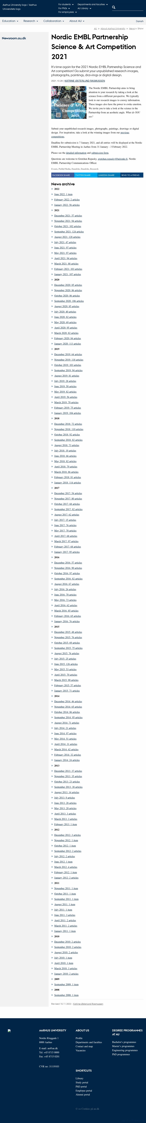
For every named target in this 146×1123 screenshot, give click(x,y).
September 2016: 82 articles (68, 578)
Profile (79, 1038)
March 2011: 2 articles (65, 925)
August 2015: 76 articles (66, 653)
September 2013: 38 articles (68, 787)
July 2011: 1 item (63, 909)
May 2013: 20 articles (65, 808)
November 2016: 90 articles (68, 568)
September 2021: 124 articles (69, 231)
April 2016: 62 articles (65, 605)
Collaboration (52, 21)
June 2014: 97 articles (65, 733)
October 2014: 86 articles (67, 712)
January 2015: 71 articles (67, 690)
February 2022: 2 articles (67, 199)
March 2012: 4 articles (65, 867)
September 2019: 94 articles (68, 370)
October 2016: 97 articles (67, 573)
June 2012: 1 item (63, 861)
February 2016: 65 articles (67, 616)
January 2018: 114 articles (67, 482)
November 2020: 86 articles (68, 290)
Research (29, 21)
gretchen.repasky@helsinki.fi (112, 158)
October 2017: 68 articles (67, 504)
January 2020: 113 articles (67, 343)
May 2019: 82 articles (65, 391)
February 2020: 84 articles (67, 338)
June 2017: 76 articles (65, 525)
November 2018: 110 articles (68, 429)
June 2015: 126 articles (66, 664)
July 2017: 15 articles (65, 520)
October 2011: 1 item (65, 893)
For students (64, 4)
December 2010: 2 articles (67, 941)
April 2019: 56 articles (65, 397)
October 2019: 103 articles (67, 365)
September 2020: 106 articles (69, 301)
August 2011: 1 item (64, 904)
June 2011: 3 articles (64, 915)
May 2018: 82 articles (65, 461)
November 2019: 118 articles (68, 359)
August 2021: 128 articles (67, 237)
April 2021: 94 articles (65, 258)
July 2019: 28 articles (65, 381)
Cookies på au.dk (90, 1108)
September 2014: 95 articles (68, 717)
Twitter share (83, 175)
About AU (75, 21)
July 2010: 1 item (63, 957)
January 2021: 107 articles (67, 274)
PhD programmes (121, 1054)
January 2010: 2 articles (66, 973)
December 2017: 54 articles (68, 493)
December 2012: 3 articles (67, 835)
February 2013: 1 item (65, 824)
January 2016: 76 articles (67, 621)
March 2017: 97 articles (66, 541)
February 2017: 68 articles (67, 546)
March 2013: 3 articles (65, 819)
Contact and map (84, 1046)
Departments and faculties (91, 4)
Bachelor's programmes (124, 1042)
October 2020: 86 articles (67, 295)
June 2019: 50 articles (65, 386)
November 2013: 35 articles (68, 776)
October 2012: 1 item (65, 845)
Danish (140, 21)
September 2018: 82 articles (68, 440)
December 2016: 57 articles (68, 562)
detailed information (76, 152)
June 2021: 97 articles (65, 247)
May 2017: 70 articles (65, 530)
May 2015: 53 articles (65, 669)
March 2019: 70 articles (66, 402)
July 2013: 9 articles (64, 797)
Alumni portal (83, 1094)
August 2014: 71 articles (66, 722)
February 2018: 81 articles (67, 477)
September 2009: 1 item (66, 984)
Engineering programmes (125, 1050)
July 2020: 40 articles (65, 311)
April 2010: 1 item (63, 963)
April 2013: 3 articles (65, 813)
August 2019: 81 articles (66, 375)
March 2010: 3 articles (65, 968)
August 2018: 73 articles (66, 445)
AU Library (83, 8)
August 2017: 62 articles (66, 514)
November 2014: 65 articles (68, 706)
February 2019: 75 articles (67, 407)
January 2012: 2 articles (66, 877)
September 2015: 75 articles (68, 648)
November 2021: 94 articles (68, 221)
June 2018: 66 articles (65, 456)
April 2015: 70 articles (65, 674)
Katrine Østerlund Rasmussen (85, 80)
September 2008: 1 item (66, 995)
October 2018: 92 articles (67, 434)
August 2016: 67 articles (66, 584)
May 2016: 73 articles (65, 600)
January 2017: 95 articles (67, 552)
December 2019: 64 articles (68, 354)
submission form (99, 152)
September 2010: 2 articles (67, 947)
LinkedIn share (106, 175)
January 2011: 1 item (65, 931)
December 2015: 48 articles (68, 632)
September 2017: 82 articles (68, 509)
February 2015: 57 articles (67, 685)
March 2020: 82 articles (66, 333)
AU (95, 28)
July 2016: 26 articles (65, 589)
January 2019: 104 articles (67, 413)
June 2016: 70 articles (65, 594)
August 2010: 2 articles (66, 952)
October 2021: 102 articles (67, 226)
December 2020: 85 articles (68, 285)
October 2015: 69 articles (67, 642)
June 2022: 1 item (63, 194)
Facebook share (61, 175)
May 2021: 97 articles (65, 253)
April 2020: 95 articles (65, 327)
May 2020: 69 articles (65, 322)
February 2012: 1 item (65, 872)
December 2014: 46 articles (68, 701)
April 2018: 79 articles (65, 466)
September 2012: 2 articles (67, 851)
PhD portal (81, 1086)
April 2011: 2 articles (65, 920)
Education (8, 21)
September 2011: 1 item (66, 899)
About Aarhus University (113, 28)
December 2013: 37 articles (68, 771)
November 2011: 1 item (66, 888)
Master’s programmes (123, 1046)
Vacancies (81, 1050)
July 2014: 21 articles (65, 728)
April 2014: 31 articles (65, 744)
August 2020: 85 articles (66, 306)
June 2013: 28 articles (65, 803)
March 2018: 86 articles (66, 472)
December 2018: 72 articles (68, 424)
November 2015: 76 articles (68, 637)
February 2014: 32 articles (67, 754)
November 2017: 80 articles (68, 498)
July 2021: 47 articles (65, 242)
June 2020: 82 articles (65, 317)
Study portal (82, 1082)
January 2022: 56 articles (67, 205)
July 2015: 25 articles (65, 658)
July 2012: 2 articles (64, 856)
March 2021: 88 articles (66, 263)
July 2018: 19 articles (65, 450)
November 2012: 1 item (66, 840)
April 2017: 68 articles (65, 536)
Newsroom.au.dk (14, 38)
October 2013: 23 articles (67, 781)
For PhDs (62, 8)
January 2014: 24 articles (67, 760)
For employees (66, 11)
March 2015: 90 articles (66, 680)
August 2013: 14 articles (66, 792)
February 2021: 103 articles (68, 269)
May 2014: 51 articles (65, 738)
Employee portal (84, 1090)
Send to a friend (130, 175)
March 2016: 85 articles (66, 610)
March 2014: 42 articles (66, 749)
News (132, 28)
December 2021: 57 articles (68, 215)
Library (79, 1078)
